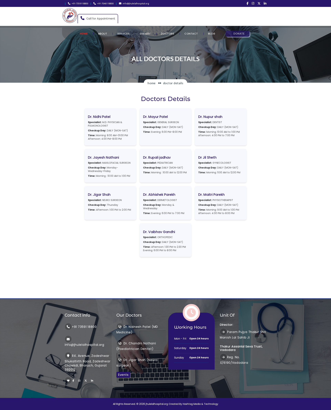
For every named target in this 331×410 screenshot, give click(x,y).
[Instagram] (253, 3)
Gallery (145, 33)
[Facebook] (247, 3)
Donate (238, 33)
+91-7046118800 (105, 3)
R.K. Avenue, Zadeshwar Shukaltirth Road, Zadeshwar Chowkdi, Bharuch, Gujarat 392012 (87, 363)
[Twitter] (259, 3)
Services (123, 33)
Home (84, 33)
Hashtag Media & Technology (200, 404)
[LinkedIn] (265, 3)
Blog (211, 33)
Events (123, 375)
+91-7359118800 (80, 3)
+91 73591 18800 (84, 327)
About (102, 33)
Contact (191, 33)
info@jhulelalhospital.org (136, 3)
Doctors (167, 33)
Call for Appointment (100, 19)
